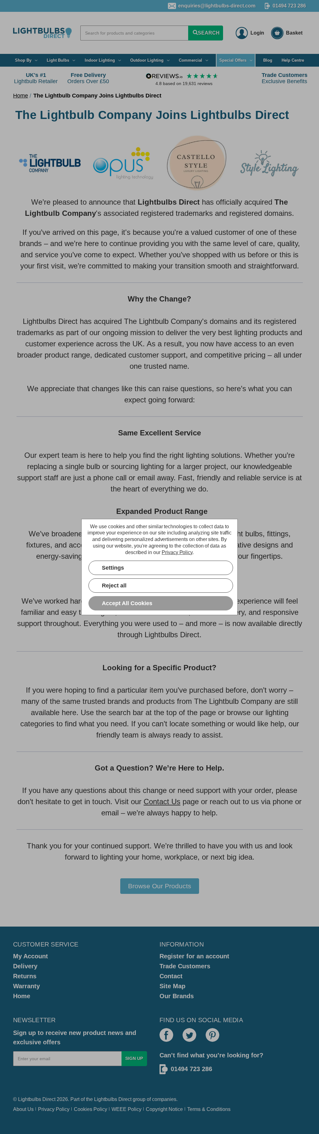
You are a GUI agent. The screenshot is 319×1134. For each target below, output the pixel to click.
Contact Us (162, 801)
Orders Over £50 (88, 78)
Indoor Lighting (100, 60)
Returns (24, 976)
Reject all (114, 585)
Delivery (25, 966)
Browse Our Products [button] (159, 886)
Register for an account (194, 956)
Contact (171, 976)
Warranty (26, 986)
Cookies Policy (90, 1109)
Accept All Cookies (127, 603)
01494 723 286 (289, 5)
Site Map (172, 986)
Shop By (23, 60)
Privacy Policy (53, 1109)
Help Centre (293, 60)
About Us (23, 1109)
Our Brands (177, 996)
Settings (113, 568)
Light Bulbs (58, 60)
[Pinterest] (212, 1035)
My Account (30, 956)
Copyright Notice (164, 1109)
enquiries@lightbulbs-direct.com (216, 5)
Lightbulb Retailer (36, 78)
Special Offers (232, 60)
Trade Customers (185, 966)
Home (21, 996)
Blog (267, 60)
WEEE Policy (126, 1109)
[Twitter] (189, 1035)
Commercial (190, 60)
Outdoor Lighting (147, 60)
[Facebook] (166, 1035)
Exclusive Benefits (284, 78)
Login (257, 33)
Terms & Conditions (209, 1109)
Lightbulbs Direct (112, 1099)
